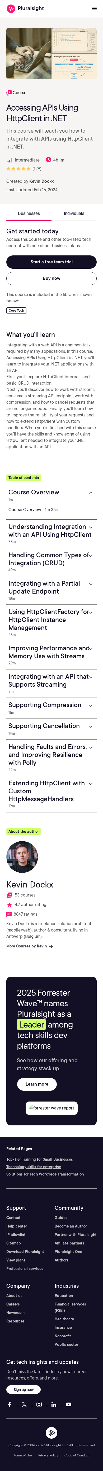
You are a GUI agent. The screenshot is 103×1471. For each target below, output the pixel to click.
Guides (61, 1218)
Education (64, 1296)
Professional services (24, 1269)
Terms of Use (23, 1455)
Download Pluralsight (25, 1252)
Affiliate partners (69, 1243)
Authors (61, 1260)
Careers (13, 1304)
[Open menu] (94, 9)
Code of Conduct (77, 1455)
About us (14, 1296)
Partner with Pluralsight (76, 1235)
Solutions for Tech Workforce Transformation (45, 1174)
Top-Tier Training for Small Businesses (39, 1159)
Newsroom (15, 1313)
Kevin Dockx (41, 181)
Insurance (63, 1327)
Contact (13, 1218)
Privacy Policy (48, 1455)
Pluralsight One (68, 1252)
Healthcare (64, 1319)
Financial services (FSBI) (70, 1307)
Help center (16, 1226)
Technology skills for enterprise (33, 1167)
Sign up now (24, 1389)
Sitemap (13, 1243)
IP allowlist (16, 1235)
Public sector (66, 1344)
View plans (15, 1260)
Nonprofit (63, 1336)
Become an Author (71, 1226)
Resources (15, 1321)
